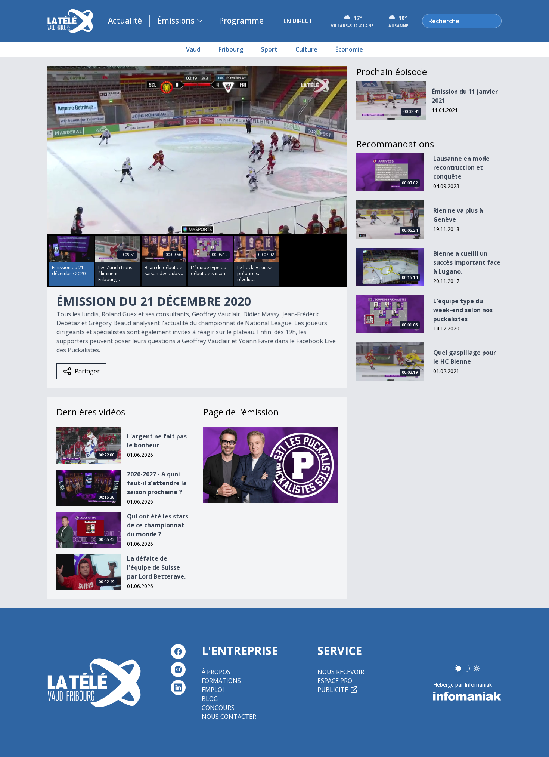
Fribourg (230, 49)
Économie (349, 49)
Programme (241, 20)
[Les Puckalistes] (270, 465)
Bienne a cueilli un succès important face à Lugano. (466, 262)
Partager (87, 371)
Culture (306, 49)
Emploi (213, 690)
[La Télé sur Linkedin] (178, 687)
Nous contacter (229, 717)
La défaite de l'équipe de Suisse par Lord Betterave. (156, 567)
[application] (197, 150)
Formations (221, 681)
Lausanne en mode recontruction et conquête (461, 167)
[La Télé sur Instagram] (178, 669)
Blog (210, 699)
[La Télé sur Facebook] (178, 651)
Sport (269, 49)
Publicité (332, 690)
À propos (216, 672)
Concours (218, 708)
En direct (298, 21)
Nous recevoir (340, 672)
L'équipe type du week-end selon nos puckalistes (463, 310)
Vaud (193, 49)
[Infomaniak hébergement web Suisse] (467, 696)
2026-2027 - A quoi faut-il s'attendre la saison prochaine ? (157, 483)
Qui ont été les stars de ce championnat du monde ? (157, 525)
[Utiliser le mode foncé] (476, 668)
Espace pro (334, 681)
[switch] (462, 668)
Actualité (125, 20)
